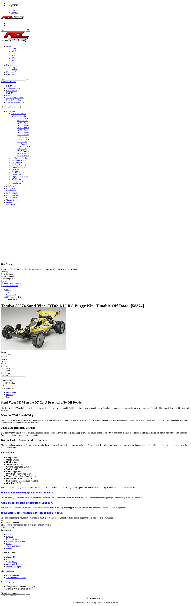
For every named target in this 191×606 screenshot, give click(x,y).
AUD (13, 51)
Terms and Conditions (15, 546)
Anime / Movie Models (15, 102)
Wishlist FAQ (11, 562)
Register (14, 13)
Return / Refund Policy (15, 541)
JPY (13, 56)
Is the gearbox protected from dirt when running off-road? (32, 512)
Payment (9, 537)
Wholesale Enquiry (14, 566)
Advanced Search (8, 81)
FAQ (8, 397)
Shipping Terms (12, 539)
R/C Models (11, 86)
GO (28, 30)
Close (12, 527)
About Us (10, 534)
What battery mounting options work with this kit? (28, 492)
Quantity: (5, 375)
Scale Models (11, 93)
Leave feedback (12, 575)
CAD (13, 63)
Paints (8, 95)
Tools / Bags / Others (15, 98)
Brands (9, 548)
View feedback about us (16, 578)
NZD (8, 46)
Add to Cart (7, 381)
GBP (13, 58)
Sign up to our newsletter (11, 593)
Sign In (4, 527)
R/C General (11, 91)
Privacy (9, 544)
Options (9, 395)
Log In (14, 10)
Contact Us (10, 557)
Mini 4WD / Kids (13, 100)
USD (13, 49)
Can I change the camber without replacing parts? (28, 502)
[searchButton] (27, 79)
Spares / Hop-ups (13, 88)
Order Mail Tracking (14, 564)
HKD (13, 60)
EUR (13, 53)
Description (11, 392)
